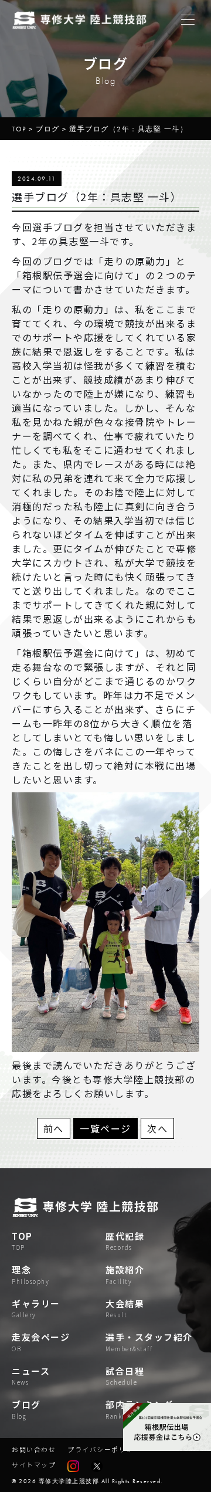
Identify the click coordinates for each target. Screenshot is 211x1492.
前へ (53, 1128)
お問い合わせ (34, 1449)
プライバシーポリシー (104, 1449)
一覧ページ (105, 1128)
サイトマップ (34, 1464)
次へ (157, 1128)
